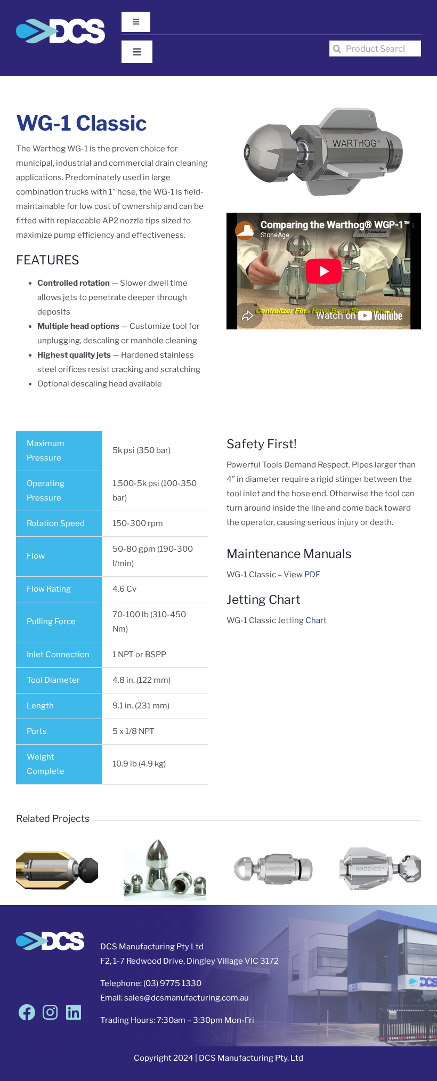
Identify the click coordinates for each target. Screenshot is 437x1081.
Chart (316, 620)
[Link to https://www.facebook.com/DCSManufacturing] (26, 1012)
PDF (312, 574)
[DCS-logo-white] (60, 22)
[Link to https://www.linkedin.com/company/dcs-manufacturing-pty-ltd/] (73, 1012)
